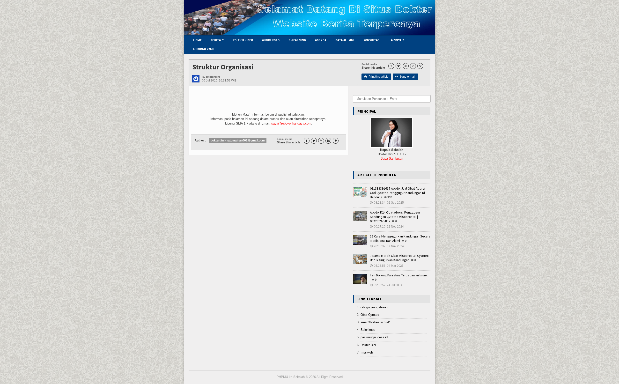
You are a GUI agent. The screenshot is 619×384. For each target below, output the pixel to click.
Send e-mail (405, 76)
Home (197, 40)
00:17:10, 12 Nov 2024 (387, 226)
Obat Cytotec (370, 315)
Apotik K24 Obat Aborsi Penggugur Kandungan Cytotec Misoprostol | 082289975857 (395, 216)
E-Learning (297, 40)
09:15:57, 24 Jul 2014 (386, 285)
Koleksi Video (243, 40)
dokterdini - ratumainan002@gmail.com (238, 140)
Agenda (320, 40)
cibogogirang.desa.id (375, 307)
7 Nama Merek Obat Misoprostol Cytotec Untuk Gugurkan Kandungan (399, 257)
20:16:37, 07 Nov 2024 (387, 246)
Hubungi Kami (203, 49)
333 (389, 197)
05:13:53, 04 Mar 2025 (387, 265)
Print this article (376, 76)
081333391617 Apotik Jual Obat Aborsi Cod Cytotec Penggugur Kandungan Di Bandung (397, 192)
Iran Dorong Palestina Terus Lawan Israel (398, 275)
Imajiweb (367, 352)
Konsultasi (371, 40)
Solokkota (368, 330)
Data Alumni (344, 40)
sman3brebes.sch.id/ (375, 322)
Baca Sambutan (392, 158)
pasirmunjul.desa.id (374, 337)
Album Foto (271, 40)
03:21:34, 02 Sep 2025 (387, 202)
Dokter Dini (368, 345)
